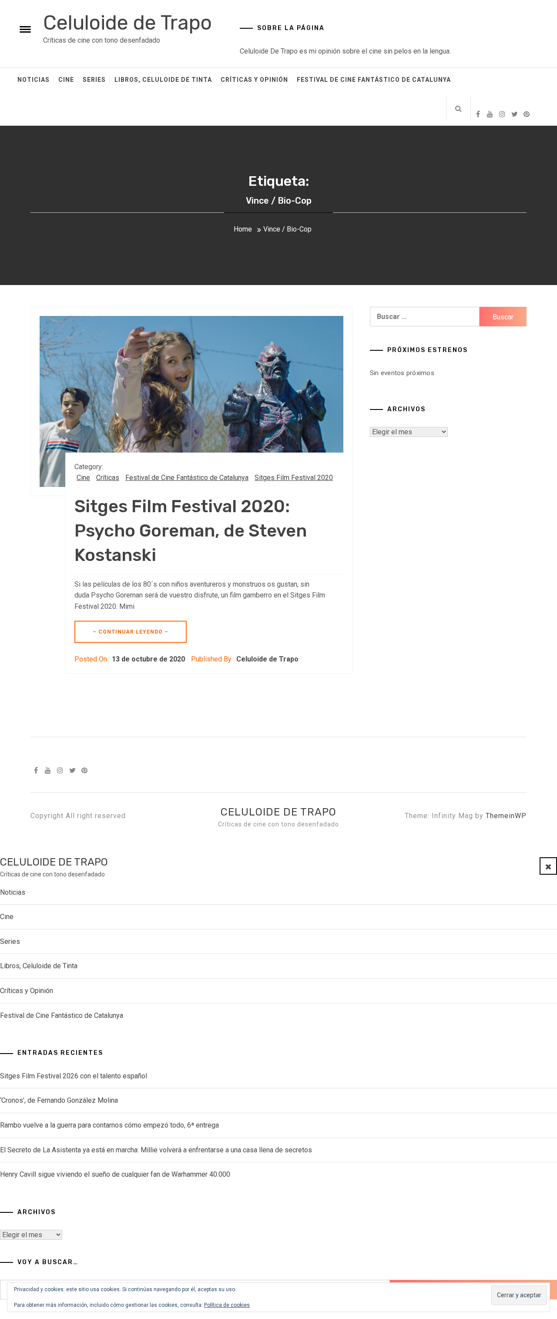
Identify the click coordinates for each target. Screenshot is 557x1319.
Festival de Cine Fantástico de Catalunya (374, 79)
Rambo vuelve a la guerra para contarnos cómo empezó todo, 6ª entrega (109, 1125)
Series (94, 79)
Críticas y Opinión (254, 79)
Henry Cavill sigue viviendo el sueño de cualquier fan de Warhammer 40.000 (115, 1174)
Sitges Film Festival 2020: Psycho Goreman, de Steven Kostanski (190, 530)
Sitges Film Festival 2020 (294, 477)
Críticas (107, 477)
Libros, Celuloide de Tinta (163, 79)
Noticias (33, 79)
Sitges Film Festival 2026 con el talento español (73, 1076)
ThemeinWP (506, 816)
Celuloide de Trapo (127, 23)
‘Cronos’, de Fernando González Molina (59, 1100)
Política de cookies (227, 1305)
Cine (66, 79)
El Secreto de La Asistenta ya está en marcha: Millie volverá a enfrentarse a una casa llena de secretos (156, 1150)
